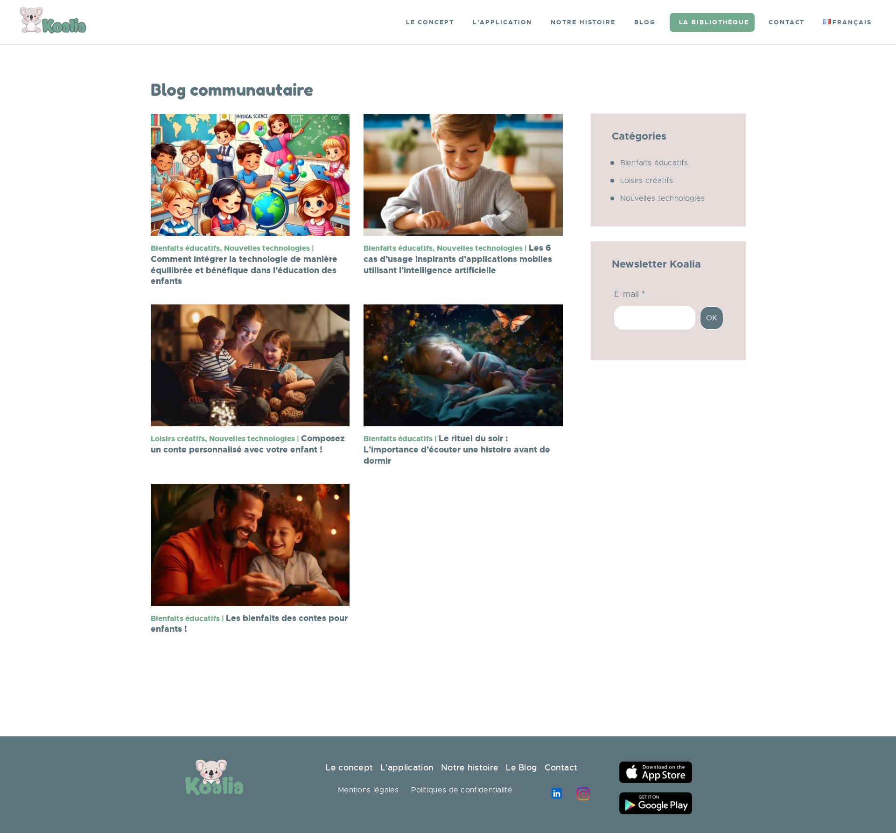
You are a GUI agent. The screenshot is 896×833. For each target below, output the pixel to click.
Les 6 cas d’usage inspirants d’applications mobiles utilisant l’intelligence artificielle (458, 259)
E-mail (629, 294)
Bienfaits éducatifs (654, 163)
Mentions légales (368, 790)
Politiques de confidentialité (461, 790)
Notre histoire (470, 767)
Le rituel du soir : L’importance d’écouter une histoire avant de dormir (457, 449)
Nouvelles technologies (662, 198)
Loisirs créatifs (646, 180)
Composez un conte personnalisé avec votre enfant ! (248, 444)
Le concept (349, 767)
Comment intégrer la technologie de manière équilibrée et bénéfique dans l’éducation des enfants (244, 265)
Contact (563, 767)
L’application (407, 767)
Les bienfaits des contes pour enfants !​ (249, 624)
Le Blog (521, 767)
